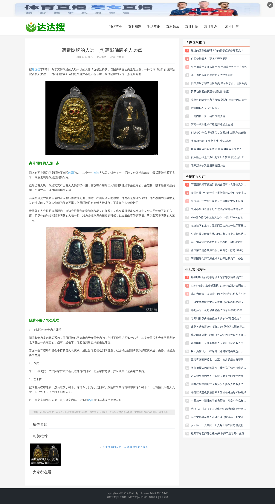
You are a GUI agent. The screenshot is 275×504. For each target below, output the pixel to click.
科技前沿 (153, 497)
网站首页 (115, 26)
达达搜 (36, 69)
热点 (91, 399)
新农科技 (121, 497)
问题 (71, 172)
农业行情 (191, 26)
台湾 (96, 172)
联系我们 (163, 493)
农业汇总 (211, 26)
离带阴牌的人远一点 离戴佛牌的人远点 (125, 447)
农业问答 (232, 26)
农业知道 (134, 26)
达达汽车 (132, 497)
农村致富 (172, 26)
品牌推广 (142, 497)
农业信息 (45, 27)
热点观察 (101, 57)
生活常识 (153, 26)
